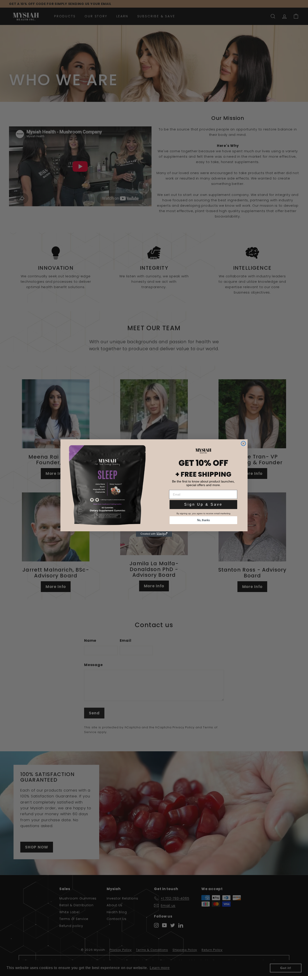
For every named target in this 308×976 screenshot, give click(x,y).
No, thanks (203, 520)
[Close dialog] (243, 443)
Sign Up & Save (203, 504)
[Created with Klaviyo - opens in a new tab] (154, 534)
